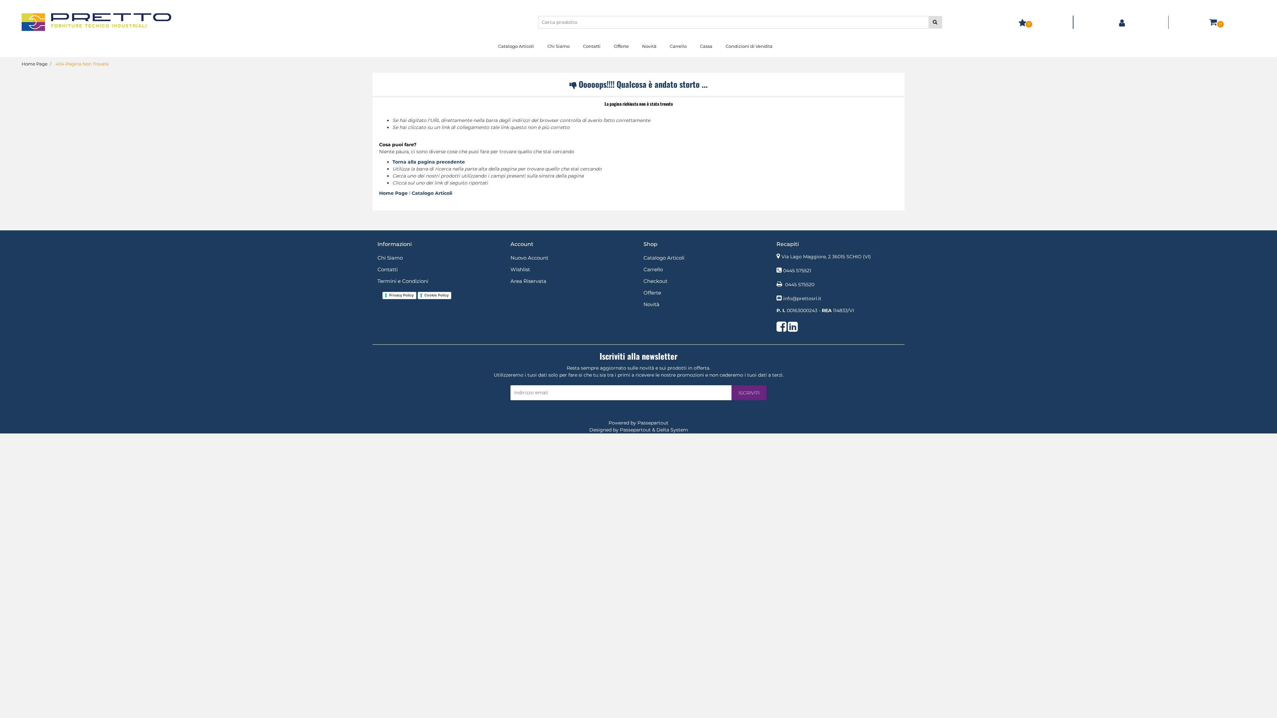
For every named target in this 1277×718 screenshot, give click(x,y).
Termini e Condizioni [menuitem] (402, 281)
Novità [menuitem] (649, 46)
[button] (935, 22)
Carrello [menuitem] (678, 46)
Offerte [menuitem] (621, 46)
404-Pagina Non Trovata (82, 63)
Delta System (672, 430)
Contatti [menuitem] (592, 46)
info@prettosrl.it (802, 298)
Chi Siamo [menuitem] (558, 46)
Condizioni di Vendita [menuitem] (749, 46)
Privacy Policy (401, 295)
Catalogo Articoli (432, 193)
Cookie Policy (436, 295)
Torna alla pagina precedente (428, 162)
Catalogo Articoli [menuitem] (516, 46)
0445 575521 (797, 271)
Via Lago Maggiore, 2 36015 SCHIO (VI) (826, 257)
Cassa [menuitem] (706, 46)
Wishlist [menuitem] (520, 269)
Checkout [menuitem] (655, 281)
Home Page (35, 63)
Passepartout (653, 423)
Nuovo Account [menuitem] (529, 258)
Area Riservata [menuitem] (528, 281)
